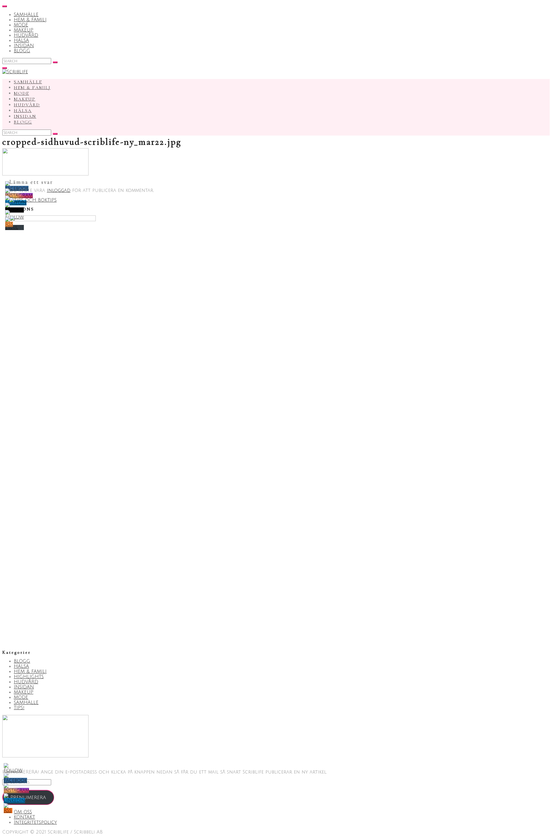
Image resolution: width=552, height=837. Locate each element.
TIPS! (19, 707)
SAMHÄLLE (26, 14)
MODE (21, 25)
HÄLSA (21, 40)
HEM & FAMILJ (30, 19)
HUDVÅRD (26, 35)
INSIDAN (24, 45)
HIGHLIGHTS (29, 676)
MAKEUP (23, 30)
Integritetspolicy (35, 822)
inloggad (58, 190)
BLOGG (22, 50)
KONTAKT (24, 817)
